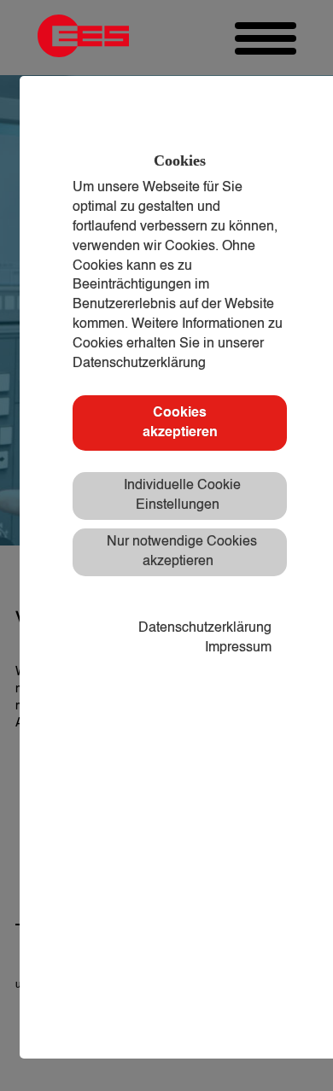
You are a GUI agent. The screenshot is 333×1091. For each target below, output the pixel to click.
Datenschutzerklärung (205, 628)
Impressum (238, 648)
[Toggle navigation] (265, 38)
